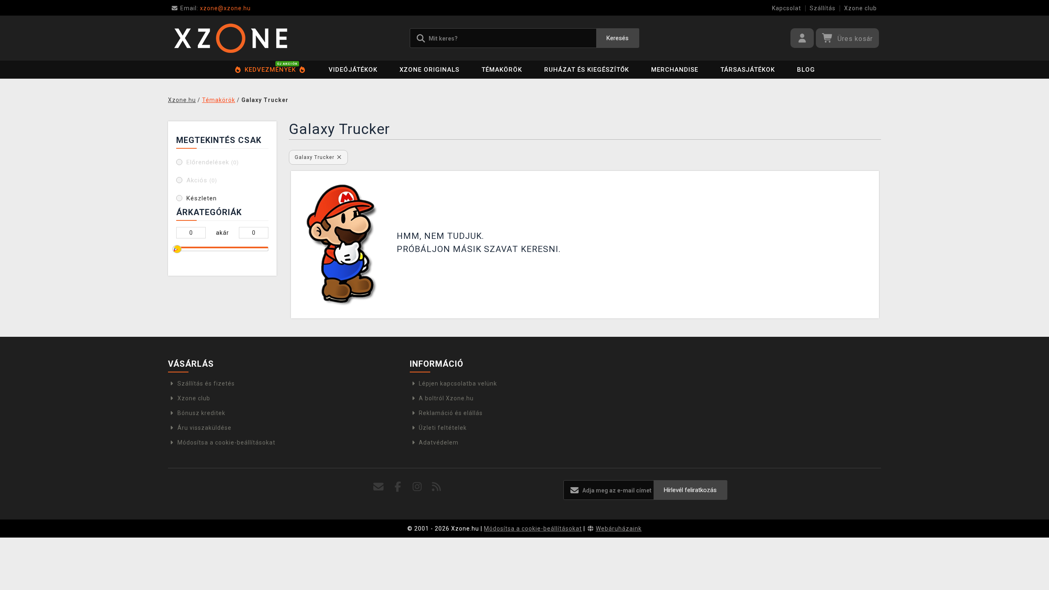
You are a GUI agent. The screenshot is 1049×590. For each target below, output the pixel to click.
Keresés (617, 38)
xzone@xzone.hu (215, 8)
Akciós (201, 180)
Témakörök (501, 69)
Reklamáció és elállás (451, 413)
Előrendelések (212, 162)
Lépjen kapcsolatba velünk (458, 383)
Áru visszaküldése (204, 427)
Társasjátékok (747, 69)
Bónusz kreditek (201, 413)
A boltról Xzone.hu (446, 398)
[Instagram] (417, 487)
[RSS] (436, 487)
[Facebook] (398, 487)
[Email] (378, 487)
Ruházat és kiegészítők (586, 69)
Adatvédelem (439, 442)
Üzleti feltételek (443, 427)
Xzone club (860, 8)
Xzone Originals (429, 69)
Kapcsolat (786, 8)
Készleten (201, 198)
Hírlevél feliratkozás (690, 490)
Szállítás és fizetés (206, 383)
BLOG (806, 69)
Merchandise (674, 69)
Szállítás (823, 8)
